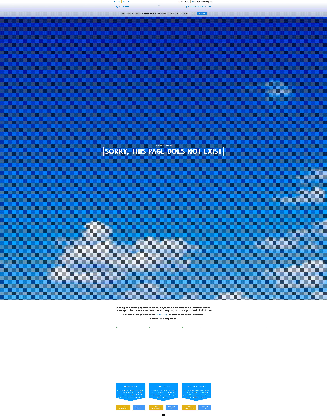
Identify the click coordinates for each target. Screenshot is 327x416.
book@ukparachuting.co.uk (204, 2)
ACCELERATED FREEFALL (196, 386)
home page (162, 314)
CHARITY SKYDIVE (163, 386)
